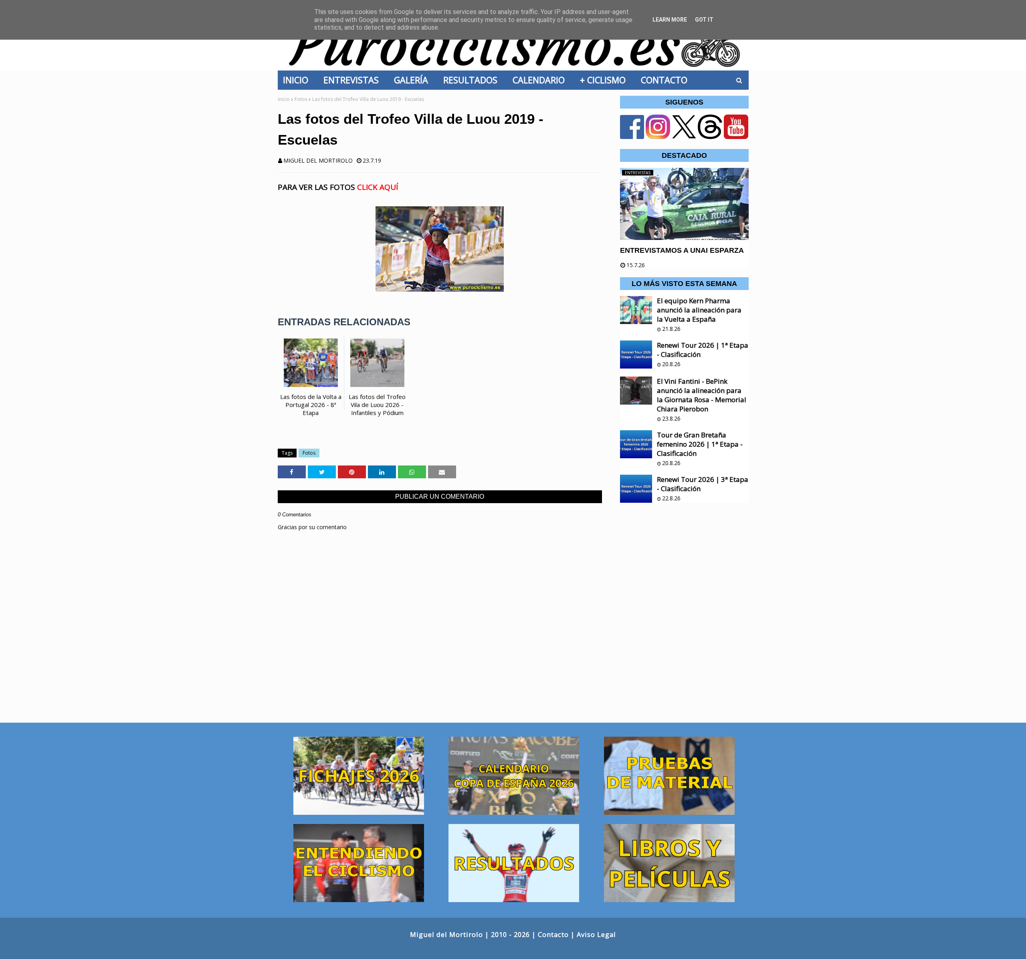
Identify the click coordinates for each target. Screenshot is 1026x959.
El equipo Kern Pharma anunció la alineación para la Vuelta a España (699, 310)
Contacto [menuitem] (666, 80)
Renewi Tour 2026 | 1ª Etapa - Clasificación (702, 349)
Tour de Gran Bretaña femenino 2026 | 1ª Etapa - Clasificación (700, 444)
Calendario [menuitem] (541, 80)
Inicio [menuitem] (298, 80)
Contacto (553, 934)
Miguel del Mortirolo (318, 160)
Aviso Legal (596, 934)
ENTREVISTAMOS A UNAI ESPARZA (682, 250)
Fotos (301, 99)
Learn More (669, 19)
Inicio (284, 99)
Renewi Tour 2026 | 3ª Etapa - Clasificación (702, 484)
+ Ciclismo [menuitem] (605, 80)
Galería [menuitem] (413, 80)
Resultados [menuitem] (472, 80)
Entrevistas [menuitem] (353, 80)
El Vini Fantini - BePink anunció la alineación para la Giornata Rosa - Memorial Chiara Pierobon (701, 395)
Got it (704, 19)
